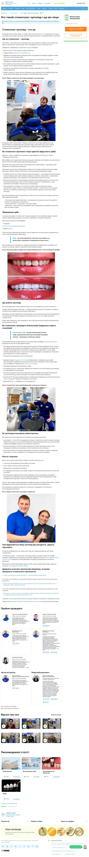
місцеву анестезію (20, 360)
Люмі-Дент (4, 13)
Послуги (17, 8)
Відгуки (44, 8)
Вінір (14, 238)
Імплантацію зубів (19, 332)
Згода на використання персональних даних (64, 851)
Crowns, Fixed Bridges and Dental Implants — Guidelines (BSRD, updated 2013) (24, 575)
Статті (50, 8)
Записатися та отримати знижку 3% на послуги (75, 29)
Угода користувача (70, 854)
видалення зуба (50, 342)
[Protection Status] (21, 850)
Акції (39, 8)
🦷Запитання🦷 (14, 13)
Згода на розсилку (57, 854)
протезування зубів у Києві (17, 566)
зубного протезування (22, 53)
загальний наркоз (30, 363)
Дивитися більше (56, 714)
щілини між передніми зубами (14, 226)
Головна (4, 8)
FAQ (56, 8)
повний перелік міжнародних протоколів (26, 601)
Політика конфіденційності (59, 847)
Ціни (23, 8)
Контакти (61, 8)
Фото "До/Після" (30, 8)
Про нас (11, 8)
